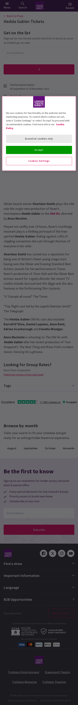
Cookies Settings (39, 161)
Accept (39, 149)
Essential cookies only (39, 138)
